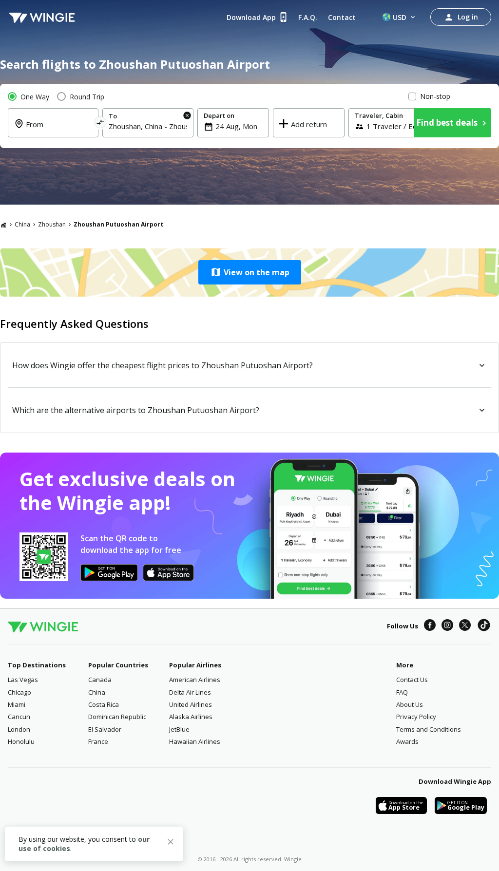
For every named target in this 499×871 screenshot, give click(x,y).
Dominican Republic (117, 716)
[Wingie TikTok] (484, 626)
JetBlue (179, 729)
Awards (407, 741)
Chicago (19, 692)
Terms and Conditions (428, 729)
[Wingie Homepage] (42, 17)
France (98, 741)
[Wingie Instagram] (447, 626)
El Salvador (104, 729)
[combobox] (59, 130)
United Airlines (190, 704)
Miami (16, 704)
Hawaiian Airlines (194, 741)
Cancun (19, 716)
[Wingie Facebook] (430, 626)
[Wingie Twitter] (465, 626)
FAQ (402, 692)
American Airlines (194, 679)
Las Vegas (23, 679)
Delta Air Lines (190, 692)
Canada (100, 679)
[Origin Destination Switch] (101, 124)
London (19, 729)
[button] (249, 272)
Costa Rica (103, 704)
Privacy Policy (416, 716)
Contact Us (412, 679)
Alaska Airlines (190, 716)
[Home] (3, 224)
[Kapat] (170, 843)
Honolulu (21, 741)
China (22, 224)
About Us (409, 704)
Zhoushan (52, 224)
